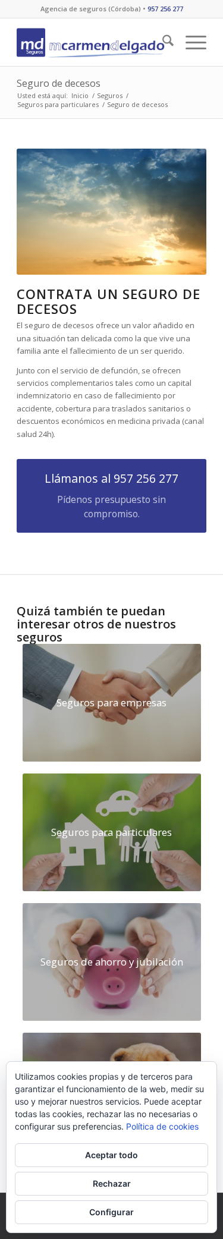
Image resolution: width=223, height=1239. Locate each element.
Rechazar (112, 1183)
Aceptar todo (111, 1155)
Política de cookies (162, 1126)
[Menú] (190, 42)
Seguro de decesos (58, 83)
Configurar (111, 1212)
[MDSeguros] (92, 42)
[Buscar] (162, 42)
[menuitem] (162, 42)
